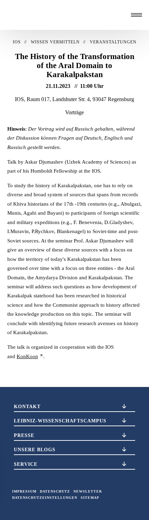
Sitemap (90, 498)
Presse (24, 435)
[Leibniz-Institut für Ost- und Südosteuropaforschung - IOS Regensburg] (41, 15)
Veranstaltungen (113, 42)
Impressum (24, 491)
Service (25, 464)
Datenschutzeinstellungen (44, 498)
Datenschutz (55, 491)
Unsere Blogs (34, 449)
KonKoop (27, 356)
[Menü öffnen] (136, 14)
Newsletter (87, 491)
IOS (17, 42)
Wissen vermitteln (55, 42)
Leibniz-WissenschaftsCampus (60, 420)
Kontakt (27, 406)
